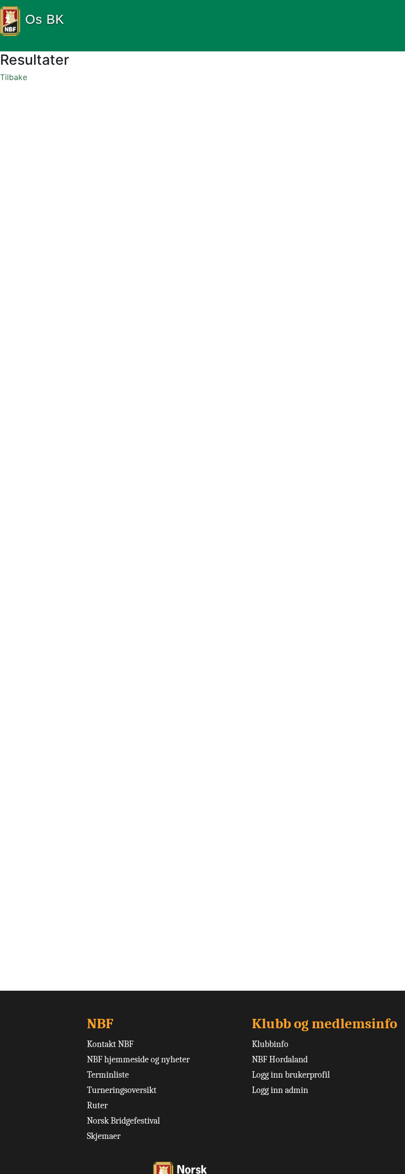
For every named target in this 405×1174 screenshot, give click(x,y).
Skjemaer (104, 1136)
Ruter (97, 1105)
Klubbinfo (270, 1044)
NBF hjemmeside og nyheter (138, 1059)
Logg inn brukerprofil (291, 1075)
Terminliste (108, 1075)
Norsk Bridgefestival (123, 1121)
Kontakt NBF (110, 1044)
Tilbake (13, 77)
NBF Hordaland (280, 1059)
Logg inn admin (280, 1090)
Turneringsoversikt (122, 1090)
